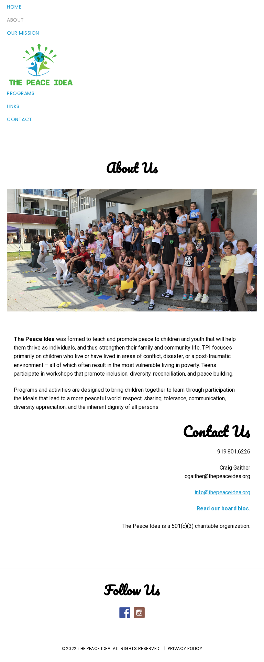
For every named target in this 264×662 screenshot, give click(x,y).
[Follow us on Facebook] (124, 612)
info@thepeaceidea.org (222, 492)
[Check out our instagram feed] (139, 612)
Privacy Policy (185, 648)
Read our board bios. (223, 508)
